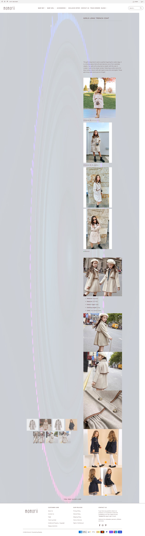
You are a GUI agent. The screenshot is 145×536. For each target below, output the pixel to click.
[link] (2, 1)
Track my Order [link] (52, 520)
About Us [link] (50, 511)
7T (109, 41)
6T (105, 41)
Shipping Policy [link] (77, 517)
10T (89, 46)
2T (89, 41)
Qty (84, 51)
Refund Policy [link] (76, 514)
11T (93, 46)
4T (97, 41)
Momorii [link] (29, 532)
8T (113, 41)
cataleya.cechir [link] (95, 120)
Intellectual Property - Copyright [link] (56, 523)
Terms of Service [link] (77, 520)
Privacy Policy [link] (76, 511)
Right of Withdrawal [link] (78, 523)
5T (101, 41)
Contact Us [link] (51, 514)
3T (93, 41)
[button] (42, 8)
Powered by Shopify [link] (37, 532)
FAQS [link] (49, 517)
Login (136, 1)
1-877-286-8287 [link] (13, 1)
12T (97, 46)
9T (85, 46)
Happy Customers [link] (52, 526)
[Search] (140, 8)
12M (85, 41)
